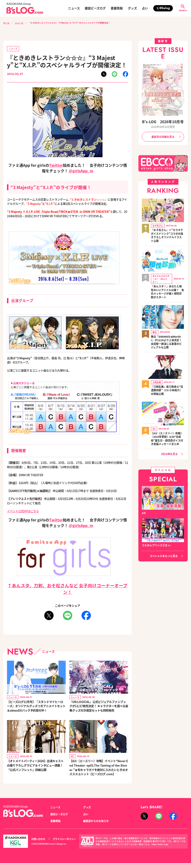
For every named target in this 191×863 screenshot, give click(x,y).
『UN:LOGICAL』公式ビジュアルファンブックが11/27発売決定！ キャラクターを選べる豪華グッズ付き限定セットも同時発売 (98, 706)
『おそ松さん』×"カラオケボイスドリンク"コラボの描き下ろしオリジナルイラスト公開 (167, 235)
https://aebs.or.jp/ (160, 844)
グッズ (132, 8)
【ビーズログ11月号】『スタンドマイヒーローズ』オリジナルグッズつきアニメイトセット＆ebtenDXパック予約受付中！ (36, 706)
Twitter (56, 165)
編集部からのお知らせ (96, 821)
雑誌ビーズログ (95, 8)
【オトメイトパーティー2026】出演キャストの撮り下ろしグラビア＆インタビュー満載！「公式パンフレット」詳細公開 (35, 765)
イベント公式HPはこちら (23, 511)
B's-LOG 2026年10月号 (163, 121)
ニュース (74, 8)
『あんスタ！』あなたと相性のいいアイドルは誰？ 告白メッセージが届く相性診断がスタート (167, 292)
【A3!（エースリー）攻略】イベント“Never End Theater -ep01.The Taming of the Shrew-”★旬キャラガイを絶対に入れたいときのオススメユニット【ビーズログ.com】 (98, 767)
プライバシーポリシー (64, 839)
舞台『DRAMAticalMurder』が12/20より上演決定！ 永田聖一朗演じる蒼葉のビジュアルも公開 (166, 342)
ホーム (6, 22)
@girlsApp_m (81, 170)
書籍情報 (117, 8)
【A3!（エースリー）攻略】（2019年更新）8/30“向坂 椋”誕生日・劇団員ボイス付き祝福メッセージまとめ (167, 439)
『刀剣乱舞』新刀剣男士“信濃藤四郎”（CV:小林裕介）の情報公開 (167, 390)
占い (145, 8)
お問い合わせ (38, 839)
